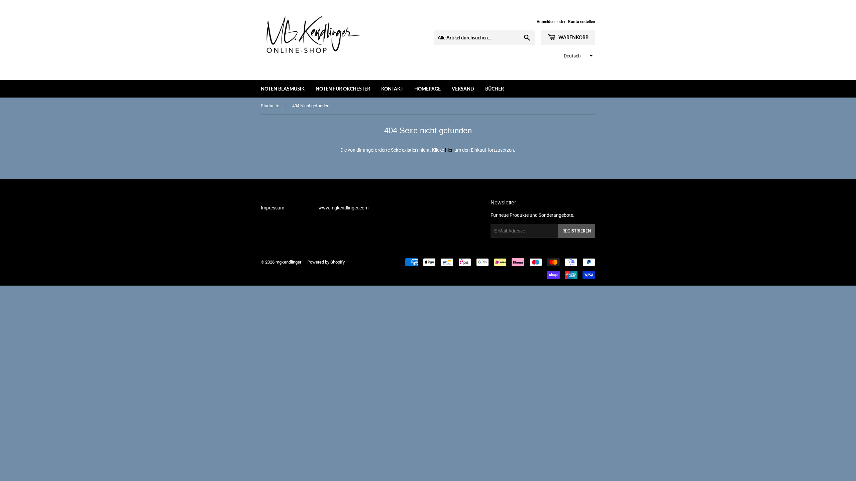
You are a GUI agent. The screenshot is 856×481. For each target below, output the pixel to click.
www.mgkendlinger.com (343, 207)
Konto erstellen (581, 21)
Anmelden (546, 21)
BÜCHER (494, 89)
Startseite (270, 105)
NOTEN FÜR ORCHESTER (343, 89)
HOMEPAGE (427, 89)
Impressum (272, 207)
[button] (577, 55)
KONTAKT (392, 89)
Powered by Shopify (326, 262)
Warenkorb (572, 37)
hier (448, 150)
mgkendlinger (288, 262)
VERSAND (463, 89)
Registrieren (576, 230)
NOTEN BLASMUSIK (283, 89)
